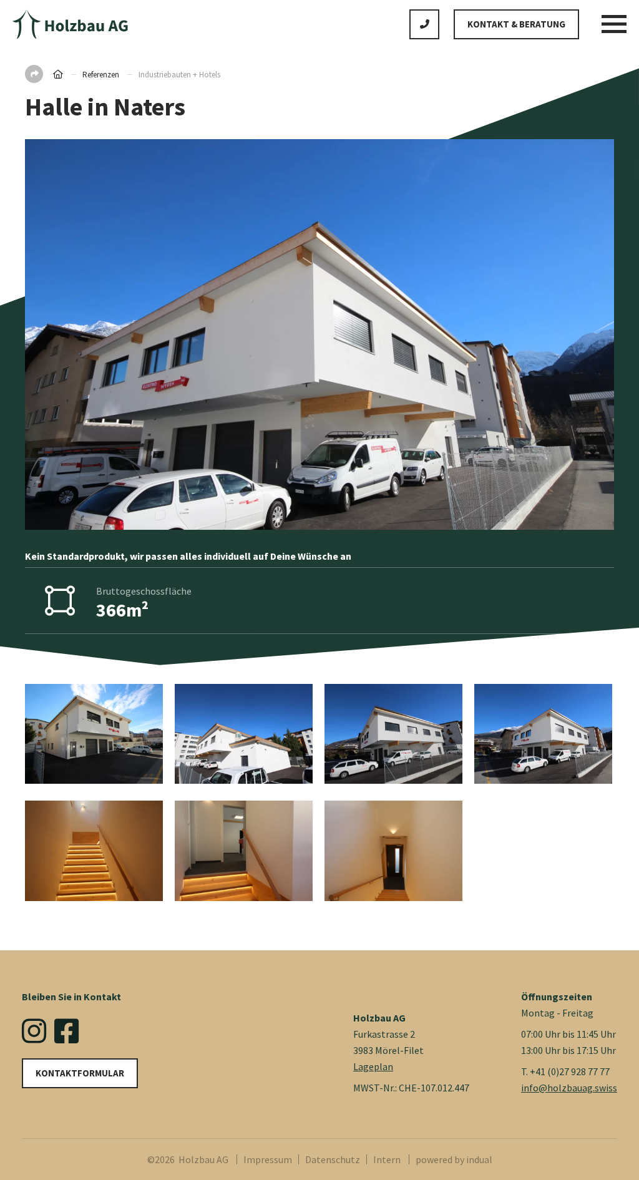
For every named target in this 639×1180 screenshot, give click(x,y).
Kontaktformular (80, 1073)
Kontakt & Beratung (516, 24)
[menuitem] (270, 1159)
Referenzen (101, 74)
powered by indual (454, 1159)
